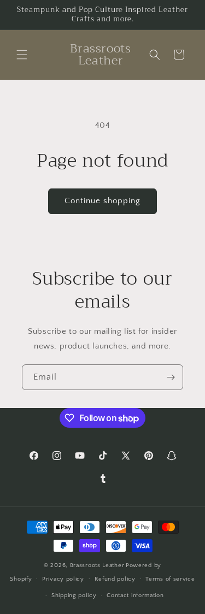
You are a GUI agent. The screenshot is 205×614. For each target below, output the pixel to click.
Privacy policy (63, 579)
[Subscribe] (171, 377)
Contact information (135, 595)
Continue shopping (102, 200)
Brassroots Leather (97, 565)
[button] (22, 55)
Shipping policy (74, 595)
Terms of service (170, 579)
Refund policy (115, 579)
